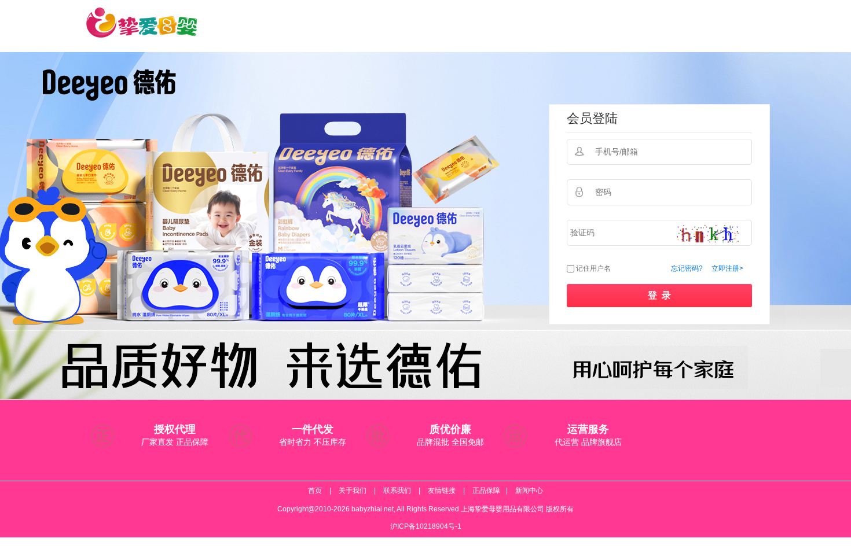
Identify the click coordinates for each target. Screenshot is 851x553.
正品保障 (486, 490)
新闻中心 (529, 490)
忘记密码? (687, 268)
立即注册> (727, 268)
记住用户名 (593, 268)
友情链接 (442, 490)
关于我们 (352, 490)
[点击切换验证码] (707, 233)
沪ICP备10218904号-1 (425, 526)
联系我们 (397, 490)
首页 (315, 490)
